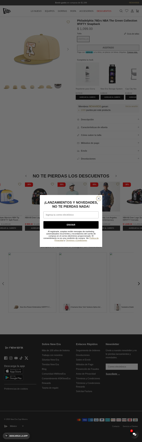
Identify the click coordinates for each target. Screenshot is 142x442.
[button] (16, 436)
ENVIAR (71, 225)
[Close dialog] (98, 198)
